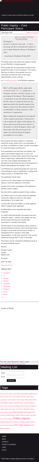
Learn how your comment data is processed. (19, 363)
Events (22, 397)
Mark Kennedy (18, 412)
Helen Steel (29, 400)
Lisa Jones (12, 409)
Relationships (4, 422)
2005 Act (18, 90)
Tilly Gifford (9, 425)
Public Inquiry (21, 418)
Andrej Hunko (4, 394)
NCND (8, 415)
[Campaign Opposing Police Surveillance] (19, 7)
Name (3, 373)
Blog (4, 439)
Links (4, 447)
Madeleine (27, 409)
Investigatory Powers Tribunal (9, 403)
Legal (4, 450)
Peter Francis (8, 419)
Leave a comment (32, 32)
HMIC (35, 400)
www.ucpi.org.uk (6, 265)
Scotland (23, 422)
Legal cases (4, 409)
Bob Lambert (29, 394)
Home (4, 436)
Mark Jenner (9, 412)
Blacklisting (20, 394)
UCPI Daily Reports (22, 425)
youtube (36, 19)
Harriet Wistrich (11, 400)
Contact (5, 442)
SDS (28, 422)
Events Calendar (9, 444)
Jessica (10, 406)
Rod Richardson (15, 422)
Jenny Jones (4, 406)
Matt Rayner (28, 412)
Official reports (25, 415)
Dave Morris (16, 397)
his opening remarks (10, 80)
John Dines (24, 406)
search (6, 19)
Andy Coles (13, 394)
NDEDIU (12, 415)
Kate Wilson (33, 406)
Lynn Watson (19, 409)
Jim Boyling (16, 406)
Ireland (21, 403)
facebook (27, 19)
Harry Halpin (20, 400)
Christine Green (7, 397)
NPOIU (18, 415)
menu (2, 19)
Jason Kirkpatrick (29, 403)
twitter (31, 19)
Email (3, 377)
